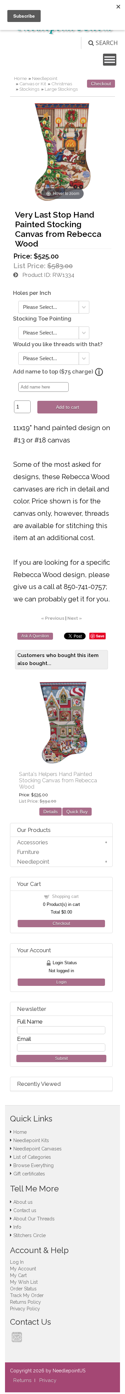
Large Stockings (61, 89)
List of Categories (32, 1157)
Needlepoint (44, 78)
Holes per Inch (32, 293)
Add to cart (67, 407)
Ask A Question (35, 636)
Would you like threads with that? (58, 344)
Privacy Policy (25, 1308)
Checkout (101, 83)
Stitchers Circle (29, 1235)
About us (23, 1202)
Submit (61, 1058)
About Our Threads (34, 1218)
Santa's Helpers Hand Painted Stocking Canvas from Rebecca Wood (58, 780)
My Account (23, 1268)
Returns (22, 1380)
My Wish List (24, 1282)
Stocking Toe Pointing (42, 319)
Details (50, 811)
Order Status (23, 1288)
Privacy (47, 1380)
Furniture (28, 852)
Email (24, 1039)
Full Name (30, 1021)
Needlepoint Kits (31, 1140)
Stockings (29, 89)
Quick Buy (77, 811)
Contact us (24, 1210)
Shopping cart (65, 896)
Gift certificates (29, 1173)
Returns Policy (25, 1302)
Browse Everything (33, 1165)
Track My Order (27, 1295)
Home (20, 78)
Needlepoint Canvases (37, 1148)
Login (61, 982)
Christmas (61, 83)
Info (17, 1227)
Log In (17, 1262)
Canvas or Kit (32, 83)
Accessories (32, 842)
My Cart (18, 1275)
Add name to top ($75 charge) (53, 371)
